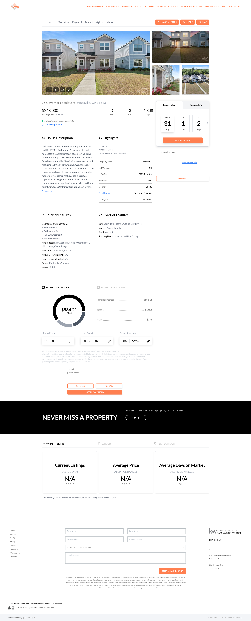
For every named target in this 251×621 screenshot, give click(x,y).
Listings (13, 534)
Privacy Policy (98, 588)
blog (237, 6)
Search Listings (94, 6)
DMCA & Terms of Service (230, 618)
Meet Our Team (157, 6)
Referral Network (191, 6)
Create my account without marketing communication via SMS (138, 588)
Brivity (19, 618)
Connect (173, 6)
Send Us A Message (172, 571)
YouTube (227, 6)
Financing (13, 545)
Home (12, 530)
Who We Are (15, 553)
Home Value (14, 549)
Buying (12, 538)
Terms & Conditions (110, 588)
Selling (12, 541)
